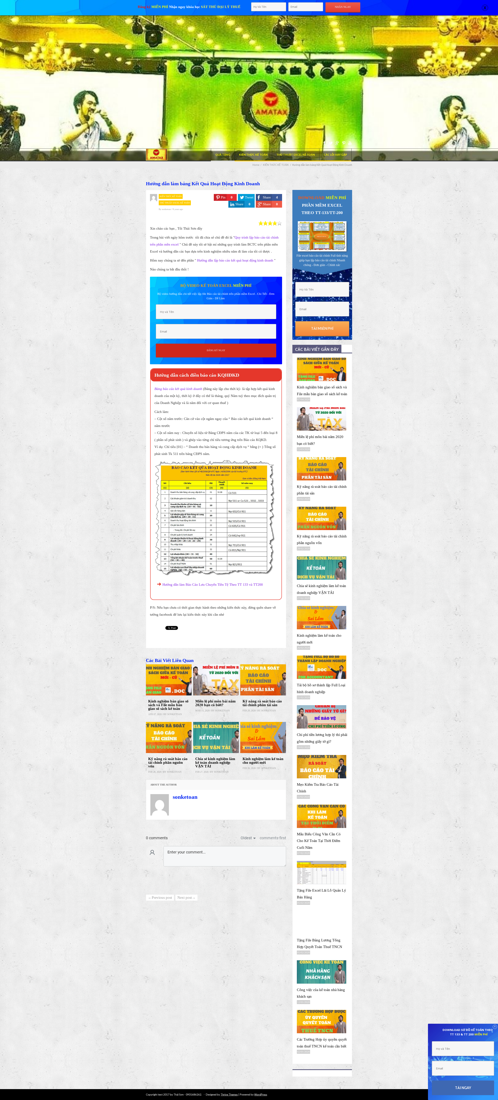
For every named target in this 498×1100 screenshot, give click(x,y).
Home (256, 164)
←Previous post (160, 897)
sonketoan (167, 209)
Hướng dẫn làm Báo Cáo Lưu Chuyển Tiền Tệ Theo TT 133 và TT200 (212, 584)
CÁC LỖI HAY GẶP (335, 154)
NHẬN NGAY (343, 7)
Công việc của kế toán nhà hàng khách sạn (321, 993)
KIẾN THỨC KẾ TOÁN (253, 154)
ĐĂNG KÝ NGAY (216, 350)
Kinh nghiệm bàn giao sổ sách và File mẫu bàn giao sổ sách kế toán (168, 705)
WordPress (260, 1094)
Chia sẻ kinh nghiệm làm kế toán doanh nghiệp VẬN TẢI (215, 762)
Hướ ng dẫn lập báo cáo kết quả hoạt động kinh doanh (235, 260)
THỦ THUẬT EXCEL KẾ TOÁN (295, 154)
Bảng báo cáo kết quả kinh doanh (178, 389)
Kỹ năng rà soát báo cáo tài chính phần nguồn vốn (168, 762)
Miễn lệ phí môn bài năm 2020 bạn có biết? (215, 703)
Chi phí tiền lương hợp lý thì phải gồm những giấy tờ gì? (322, 738)
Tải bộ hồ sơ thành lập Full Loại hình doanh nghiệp (321, 688)
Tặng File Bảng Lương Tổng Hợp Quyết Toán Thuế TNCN (319, 943)
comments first (273, 838)
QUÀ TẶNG (222, 154)
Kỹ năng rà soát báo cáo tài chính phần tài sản (262, 703)
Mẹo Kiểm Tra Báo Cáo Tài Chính (317, 787)
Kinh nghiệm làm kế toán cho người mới (263, 761)
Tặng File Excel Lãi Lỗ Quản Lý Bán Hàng (321, 893)
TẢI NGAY (463, 1088)
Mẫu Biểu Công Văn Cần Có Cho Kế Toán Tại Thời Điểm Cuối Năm (319, 841)
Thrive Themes (229, 1094)
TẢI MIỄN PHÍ (322, 328)
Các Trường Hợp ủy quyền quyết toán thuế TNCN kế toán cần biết (322, 1042)
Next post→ (186, 897)
